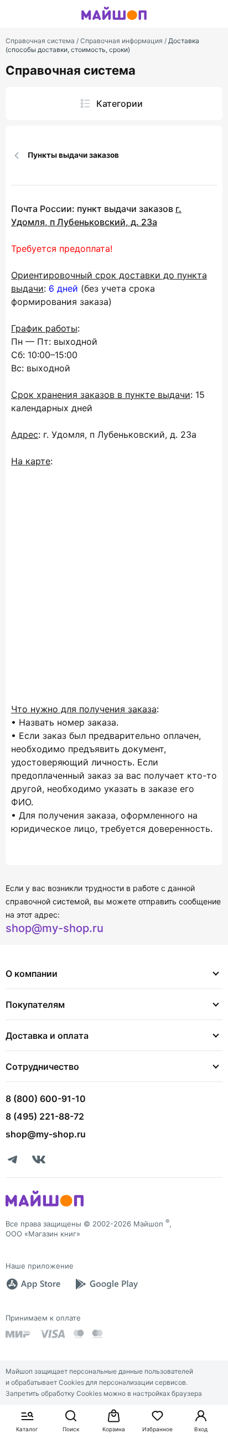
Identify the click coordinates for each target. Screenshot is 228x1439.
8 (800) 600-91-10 (46, 1098)
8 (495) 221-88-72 (45, 1116)
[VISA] (52, 1333)
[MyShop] (45, 1205)
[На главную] (114, 21)
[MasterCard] (78, 1333)
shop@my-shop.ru (54, 928)
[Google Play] (106, 1284)
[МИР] (18, 1334)
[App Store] (33, 1284)
